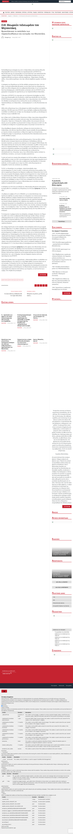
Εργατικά (24, 12)
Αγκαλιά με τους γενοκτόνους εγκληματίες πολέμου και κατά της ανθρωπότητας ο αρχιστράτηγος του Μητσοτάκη (7, 344)
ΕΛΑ (54, 600)
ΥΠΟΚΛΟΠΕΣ (20, 279)
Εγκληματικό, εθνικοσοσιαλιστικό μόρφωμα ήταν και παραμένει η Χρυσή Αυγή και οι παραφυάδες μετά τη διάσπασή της (61, 575)
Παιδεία (35, 12)
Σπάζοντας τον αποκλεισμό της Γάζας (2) (62, 641)
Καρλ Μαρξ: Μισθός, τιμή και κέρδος (64, 199)
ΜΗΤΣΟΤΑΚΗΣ (11, 279)
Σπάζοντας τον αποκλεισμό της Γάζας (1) (62, 644)
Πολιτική (7, 12)
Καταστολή (40, 12)
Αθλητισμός (65, 12)
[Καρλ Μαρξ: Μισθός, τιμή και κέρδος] (55, 198)
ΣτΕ (16, 279)
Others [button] (3, 792)
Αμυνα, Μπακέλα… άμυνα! (38, 340)
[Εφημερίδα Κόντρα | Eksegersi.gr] (36, 7)
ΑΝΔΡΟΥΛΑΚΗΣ (5, 279)
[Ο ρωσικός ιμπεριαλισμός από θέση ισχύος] (62, 171)
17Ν (54, 597)
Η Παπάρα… (56, 299)
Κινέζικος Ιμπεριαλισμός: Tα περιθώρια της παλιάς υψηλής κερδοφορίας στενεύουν (65, 211)
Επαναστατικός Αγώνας (58, 603)
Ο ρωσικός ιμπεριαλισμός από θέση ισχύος (59, 183)
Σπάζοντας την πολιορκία (59, 629)
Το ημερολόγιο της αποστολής (62, 632)
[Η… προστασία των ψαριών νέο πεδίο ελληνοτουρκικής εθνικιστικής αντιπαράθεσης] (8, 309)
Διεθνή (13, 12)
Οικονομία (18, 12)
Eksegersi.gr (8, 37)
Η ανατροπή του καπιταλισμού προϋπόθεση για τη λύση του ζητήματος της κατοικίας (61, 553)
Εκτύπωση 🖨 (43, 274)
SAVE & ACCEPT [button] (5, 826)
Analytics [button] (3, 767)
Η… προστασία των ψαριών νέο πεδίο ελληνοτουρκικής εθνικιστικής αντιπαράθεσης (6, 318)
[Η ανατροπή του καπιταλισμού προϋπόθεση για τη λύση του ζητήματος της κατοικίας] (62, 549)
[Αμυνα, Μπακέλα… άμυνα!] (40, 334)
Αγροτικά (29, 12)
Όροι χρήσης (69, 685)
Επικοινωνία (61, 685)
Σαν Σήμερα (57, 227)
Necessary (5, 706)
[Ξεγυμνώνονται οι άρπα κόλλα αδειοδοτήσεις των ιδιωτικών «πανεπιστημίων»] (24, 334)
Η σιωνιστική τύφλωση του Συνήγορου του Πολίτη (40, 316)
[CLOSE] (4, 691)
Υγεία (52, 12)
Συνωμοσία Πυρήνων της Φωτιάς (61, 606)
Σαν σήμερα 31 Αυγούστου (60, 231)
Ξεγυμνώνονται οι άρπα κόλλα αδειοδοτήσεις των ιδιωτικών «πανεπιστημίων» (24, 342)
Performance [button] (4, 761)
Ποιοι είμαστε (54, 685)
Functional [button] (3, 750)
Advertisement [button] (4, 786)
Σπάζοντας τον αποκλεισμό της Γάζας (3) (62, 638)
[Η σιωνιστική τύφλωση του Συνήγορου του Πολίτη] (40, 309)
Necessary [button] (3, 704)
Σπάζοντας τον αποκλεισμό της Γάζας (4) (62, 634)
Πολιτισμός (58, 12)
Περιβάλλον (47, 12)
